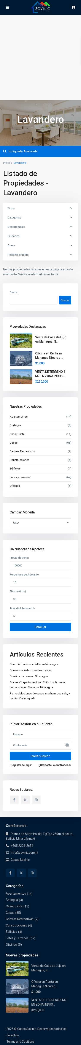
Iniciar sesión (40, 756)
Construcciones (19, 460)
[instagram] (36, 799)
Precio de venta (19, 557)
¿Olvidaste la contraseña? (54, 765)
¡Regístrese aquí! (21, 765)
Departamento (16, 226)
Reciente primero (18, 254)
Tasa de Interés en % (22, 608)
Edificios (15, 468)
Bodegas (15, 425)
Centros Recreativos (22, 451)
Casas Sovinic (20, 859)
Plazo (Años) (18, 591)
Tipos (11, 208)
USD (16, 522)
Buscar (14, 292)
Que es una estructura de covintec (31, 670)
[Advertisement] (40, 57)
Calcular (40, 627)
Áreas (11, 245)
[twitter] (25, 799)
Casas (13, 442)
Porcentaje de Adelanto (24, 574)
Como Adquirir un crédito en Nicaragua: (34, 664)
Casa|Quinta (17, 434)
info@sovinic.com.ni (24, 852)
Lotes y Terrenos (20, 477)
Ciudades (13, 236)
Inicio (6, 162)
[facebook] (14, 799)
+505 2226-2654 (22, 845)
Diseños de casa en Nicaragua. (29, 676)
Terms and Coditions (20, 1041)
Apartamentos (19, 416)
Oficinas (15, 485)
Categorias (14, 217)
